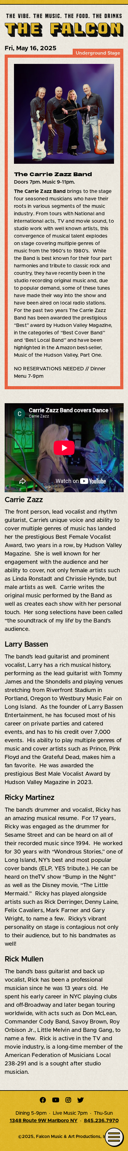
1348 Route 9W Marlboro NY (44, 1120)
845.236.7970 (101, 1120)
